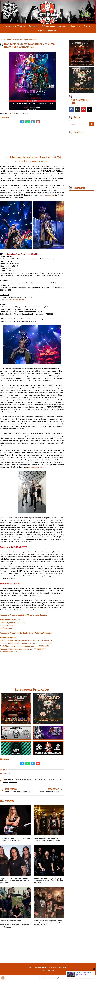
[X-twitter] (89, 109)
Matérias (62, 26)
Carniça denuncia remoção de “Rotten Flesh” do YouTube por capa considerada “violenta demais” (49, 923)
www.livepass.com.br (16, 300)
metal (35, 779)
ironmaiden (28, 779)
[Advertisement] (32, 140)
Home (1, 39)
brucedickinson (8, 779)
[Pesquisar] (91, 124)
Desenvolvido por (42, 978)
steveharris (13, 782)
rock (59, 779)
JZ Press (41, 30)
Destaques (10, 26)
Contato (87, 26)
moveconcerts (52, 779)
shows (5, 782)
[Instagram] (77, 109)
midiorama (42, 779)
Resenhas (32, 26)
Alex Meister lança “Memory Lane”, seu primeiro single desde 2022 (15, 839)
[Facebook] (71, 109)
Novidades (21, 26)
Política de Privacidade (48, 970)
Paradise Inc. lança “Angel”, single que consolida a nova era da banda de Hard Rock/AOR (48, 881)
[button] (22, 121)
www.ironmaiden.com (36, 467)
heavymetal (19, 779)
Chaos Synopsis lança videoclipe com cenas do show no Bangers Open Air (48, 839)
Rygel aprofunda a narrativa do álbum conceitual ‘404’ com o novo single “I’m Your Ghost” (14, 881)
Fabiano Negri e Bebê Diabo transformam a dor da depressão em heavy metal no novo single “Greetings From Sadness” (14, 924)
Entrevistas (75, 26)
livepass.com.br (48, 195)
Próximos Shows (48, 26)
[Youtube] (83, 109)
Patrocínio (52, 30)
